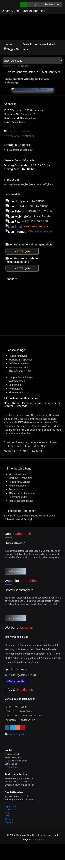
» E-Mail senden (16, 681)
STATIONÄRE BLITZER (32, 715)
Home (8, 44)
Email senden (11, 767)
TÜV (16, 706)
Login (35, 4)
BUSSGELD (11, 720)
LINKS (9, 706)
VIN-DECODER (12, 715)
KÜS (14, 711)
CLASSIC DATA (25, 711)
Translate (24, 66)
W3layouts (38, 839)
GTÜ (8, 711)
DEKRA (24, 706)
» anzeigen (22, 251)
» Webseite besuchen (40, 231)
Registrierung (52, 4)
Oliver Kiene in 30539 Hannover (24, 10)
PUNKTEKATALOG (26, 720)
